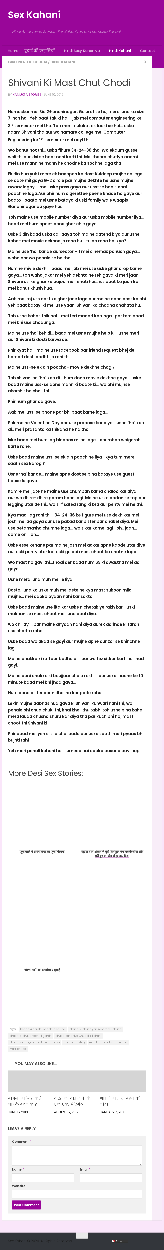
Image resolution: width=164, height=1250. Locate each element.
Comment (21, 1141)
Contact (146, 50)
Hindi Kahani (119, 50)
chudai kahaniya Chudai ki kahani (78, 1036)
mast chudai (18, 1049)
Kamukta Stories (27, 94)
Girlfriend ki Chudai (27, 61)
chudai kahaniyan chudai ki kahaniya (34, 1042)
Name (18, 1169)
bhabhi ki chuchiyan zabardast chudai (95, 1029)
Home (13, 50)
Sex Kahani (34, 14)
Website (18, 1186)
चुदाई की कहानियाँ (39, 50)
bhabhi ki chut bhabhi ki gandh (30, 1036)
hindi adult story (74, 1042)
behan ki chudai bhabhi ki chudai (43, 1029)
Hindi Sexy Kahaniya (81, 50)
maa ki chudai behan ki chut (108, 1042)
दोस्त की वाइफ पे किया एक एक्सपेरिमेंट (74, 1101)
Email (85, 1169)
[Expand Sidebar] (157, 62)
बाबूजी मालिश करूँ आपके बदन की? (25, 1101)
